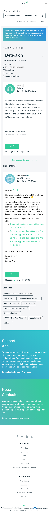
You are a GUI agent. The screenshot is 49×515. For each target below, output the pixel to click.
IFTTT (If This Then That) (13, 318)
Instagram (31, 436)
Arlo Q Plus (24, 463)
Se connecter (32, 22)
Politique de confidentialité (10, 508)
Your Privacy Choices (26, 508)
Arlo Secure (24, 481)
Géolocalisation (10, 313)
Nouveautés (24, 485)
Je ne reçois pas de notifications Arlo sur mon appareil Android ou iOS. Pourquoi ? (26, 241)
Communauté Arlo (11, 11)
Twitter (22, 436)
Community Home (24, 492)
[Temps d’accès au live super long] (33, 160)
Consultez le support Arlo (13, 372)
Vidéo (6, 323)
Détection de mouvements (16, 135)
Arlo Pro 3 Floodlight (14, 48)
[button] (42, 86)
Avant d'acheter (10, 303)
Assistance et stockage (28, 298)
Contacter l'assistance (12, 418)
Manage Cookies (42, 508)
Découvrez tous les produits (24, 467)
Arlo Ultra (24, 448)
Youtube (27, 436)
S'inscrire (21, 22)
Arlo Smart (8, 298)
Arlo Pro (24, 452)
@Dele (16, 190)
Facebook (17, 436)
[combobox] (24, 15)
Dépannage (27, 303)
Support (24, 489)
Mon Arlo (24, 496)
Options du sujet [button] (42, 56)
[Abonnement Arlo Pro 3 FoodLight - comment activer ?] (37, 160)
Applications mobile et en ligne (16, 293)
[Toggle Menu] (46, 3)
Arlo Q (24, 460)
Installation (34, 318)
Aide (42, 22)
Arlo (24, 456)
